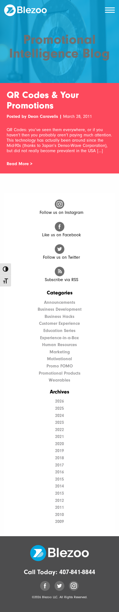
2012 (59, 500)
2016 (59, 472)
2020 (59, 443)
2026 (59, 401)
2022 (59, 429)
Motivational (59, 358)
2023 (59, 422)
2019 (59, 450)
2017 (59, 465)
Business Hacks (59, 316)
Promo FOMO (59, 366)
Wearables (59, 380)
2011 (59, 507)
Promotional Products (60, 373)
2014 (59, 486)
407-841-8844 (77, 572)
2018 (59, 457)
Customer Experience (59, 323)
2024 (59, 415)
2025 (59, 408)
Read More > (19, 163)
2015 (59, 479)
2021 (59, 436)
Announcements (59, 302)
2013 (59, 493)
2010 (59, 514)
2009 (59, 521)
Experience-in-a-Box (59, 337)
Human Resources (59, 344)
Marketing (60, 351)
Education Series (59, 330)
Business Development (60, 309)
